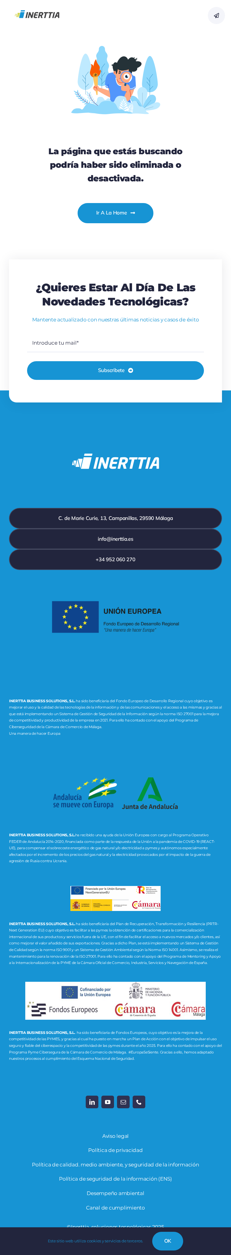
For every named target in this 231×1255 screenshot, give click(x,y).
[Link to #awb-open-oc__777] (216, 15)
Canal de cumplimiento (115, 1208)
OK (167, 1241)
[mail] (123, 1102)
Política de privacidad (115, 1150)
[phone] (139, 1102)
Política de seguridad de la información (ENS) (115, 1179)
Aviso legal (115, 1136)
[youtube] (107, 1102)
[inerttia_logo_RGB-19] (37, 6)
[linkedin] (92, 1102)
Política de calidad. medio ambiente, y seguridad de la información (115, 1165)
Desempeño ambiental (115, 1193)
